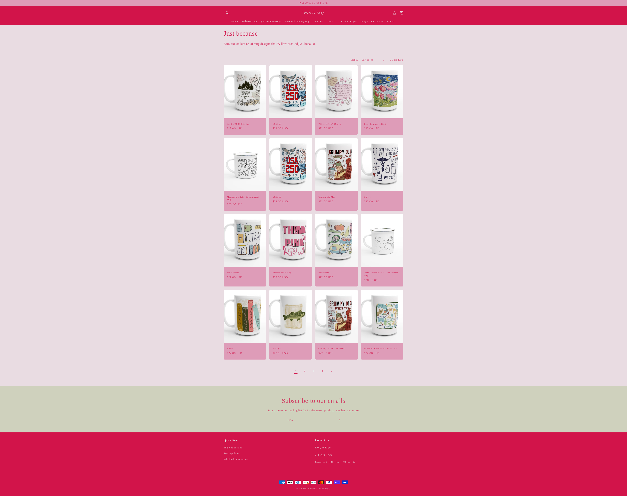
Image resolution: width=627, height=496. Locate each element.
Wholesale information (236, 459)
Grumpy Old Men (326, 197)
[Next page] (331, 371)
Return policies (232, 453)
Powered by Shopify (322, 488)
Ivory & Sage (308, 488)
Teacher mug (233, 272)
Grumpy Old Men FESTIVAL (332, 348)
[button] (227, 13)
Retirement (323, 272)
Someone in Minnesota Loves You (380, 348)
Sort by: (355, 60)
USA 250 (277, 124)
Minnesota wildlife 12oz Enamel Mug (243, 198)
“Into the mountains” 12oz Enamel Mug (381, 274)
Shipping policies (233, 447)
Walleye (277, 348)
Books (230, 348)
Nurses (367, 197)
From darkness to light (375, 124)
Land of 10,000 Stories (238, 124)
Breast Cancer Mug (282, 272)
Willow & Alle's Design (329, 124)
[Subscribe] (339, 420)
